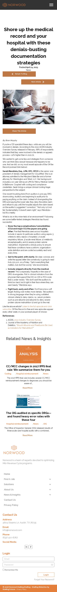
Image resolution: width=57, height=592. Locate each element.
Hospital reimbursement (27, 374)
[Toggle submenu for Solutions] (50, 484)
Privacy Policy (22, 589)
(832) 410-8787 (10, 537)
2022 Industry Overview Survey (27, 320)
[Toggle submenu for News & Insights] (50, 495)
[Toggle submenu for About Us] (50, 489)
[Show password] (52, 564)
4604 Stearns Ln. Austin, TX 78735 (19, 522)
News (28, 70)
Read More (28, 388)
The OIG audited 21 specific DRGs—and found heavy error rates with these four (28, 416)
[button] (19, 74)
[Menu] (51, 5)
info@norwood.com (12, 530)
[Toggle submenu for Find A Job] (50, 479)
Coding (8, 374)
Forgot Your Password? (44, 580)
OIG (45, 424)
